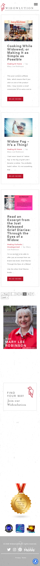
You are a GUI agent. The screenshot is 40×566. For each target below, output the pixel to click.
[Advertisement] (20, 368)
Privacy (18, 558)
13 (17, 294)
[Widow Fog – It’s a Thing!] (18, 127)
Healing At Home (14, 63)
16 (28, 294)
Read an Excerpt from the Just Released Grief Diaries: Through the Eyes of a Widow (19, 228)
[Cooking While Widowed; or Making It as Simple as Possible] (18, 30)
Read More (15, 99)
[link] (20, 327)
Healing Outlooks (14, 244)
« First (5, 294)
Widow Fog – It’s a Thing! (18, 143)
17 (32, 294)
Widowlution (17, 7)
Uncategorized (13, 247)
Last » (5, 297)
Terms (24, 558)
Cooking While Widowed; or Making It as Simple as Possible (19, 52)
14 (21, 294)
